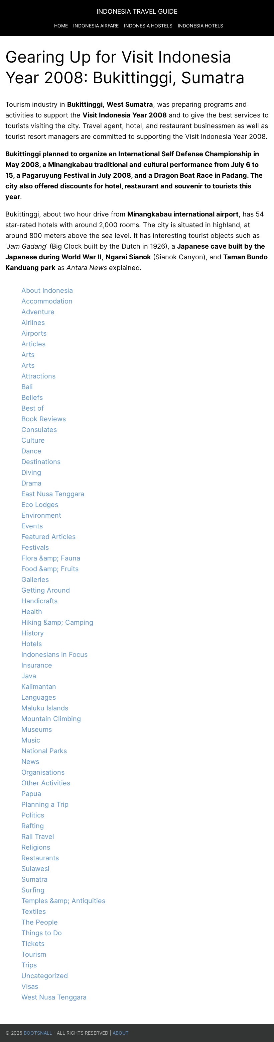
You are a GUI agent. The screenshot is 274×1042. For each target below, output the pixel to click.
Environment (41, 515)
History (32, 633)
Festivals (35, 547)
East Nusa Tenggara (52, 494)
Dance (31, 451)
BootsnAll (38, 1033)
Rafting (32, 826)
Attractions (38, 376)
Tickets (32, 944)
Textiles (33, 911)
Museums (36, 729)
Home (61, 25)
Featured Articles (48, 537)
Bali (27, 387)
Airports (33, 333)
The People (39, 922)
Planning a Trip (44, 804)
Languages (38, 697)
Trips (29, 965)
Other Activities (45, 783)
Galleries (35, 580)
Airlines (33, 323)
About (121, 1033)
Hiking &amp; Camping (57, 622)
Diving (31, 472)
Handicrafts (39, 601)
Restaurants (40, 858)
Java (28, 676)
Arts (27, 355)
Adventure (37, 312)
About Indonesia (47, 290)
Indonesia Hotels (200, 25)
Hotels (31, 644)
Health (31, 612)
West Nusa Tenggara (54, 997)
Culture (33, 440)
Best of (32, 408)
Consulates (39, 430)
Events (32, 526)
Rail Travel (37, 837)
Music (30, 740)
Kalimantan (38, 687)
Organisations (42, 772)
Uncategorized (44, 976)
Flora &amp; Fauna (50, 558)
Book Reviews (43, 419)
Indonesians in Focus (54, 654)
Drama (31, 483)
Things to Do (41, 933)
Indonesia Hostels (148, 25)
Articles (33, 344)
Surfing (32, 890)
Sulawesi (35, 869)
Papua (31, 794)
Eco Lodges (39, 505)
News (30, 762)
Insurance (36, 665)
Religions (35, 847)
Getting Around (45, 590)
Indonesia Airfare (96, 25)
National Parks (44, 751)
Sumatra (34, 879)
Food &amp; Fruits (50, 569)
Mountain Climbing (51, 719)
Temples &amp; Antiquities (63, 901)
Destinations (40, 462)
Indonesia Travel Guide (137, 11)
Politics (32, 815)
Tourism (33, 954)
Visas (29, 986)
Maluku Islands (44, 708)
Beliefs (32, 398)
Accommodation (47, 301)
